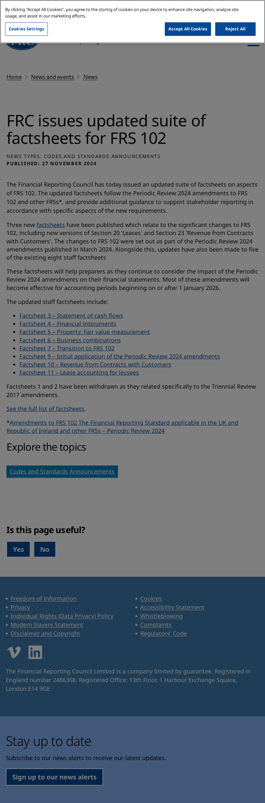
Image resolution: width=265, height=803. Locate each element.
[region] (132, 21)
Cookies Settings (26, 29)
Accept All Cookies (187, 29)
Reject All (235, 29)
